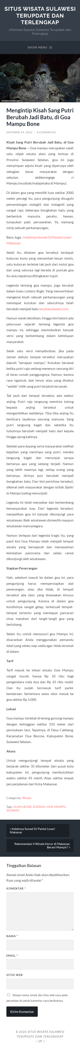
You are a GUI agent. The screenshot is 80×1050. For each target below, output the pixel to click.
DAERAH (39, 806)
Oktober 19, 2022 (19, 132)
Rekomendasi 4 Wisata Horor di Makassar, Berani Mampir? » (42, 845)
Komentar (16, 888)
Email (12, 955)
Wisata (26, 798)
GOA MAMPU (56, 806)
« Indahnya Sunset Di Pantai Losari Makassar (32, 830)
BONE (27, 806)
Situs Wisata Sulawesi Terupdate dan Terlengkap (40, 15)
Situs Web (14, 975)
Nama (12, 936)
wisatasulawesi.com (53, 309)
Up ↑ (41, 1041)
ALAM (17, 806)
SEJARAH (12, 810)
